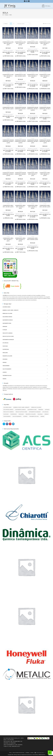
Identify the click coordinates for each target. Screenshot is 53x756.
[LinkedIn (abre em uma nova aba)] (28, 1)
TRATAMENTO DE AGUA (7, 375)
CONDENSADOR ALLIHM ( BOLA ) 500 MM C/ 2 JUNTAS (44, 76)
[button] (50, 752)
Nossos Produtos (16, 752)
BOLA (11, 14)
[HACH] (26, 567)
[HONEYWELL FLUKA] (26, 654)
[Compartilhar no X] (4, 424)
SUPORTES (5, 372)
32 (45, 23)
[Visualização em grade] (11, 24)
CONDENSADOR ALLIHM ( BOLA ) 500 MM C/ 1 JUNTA (32, 76)
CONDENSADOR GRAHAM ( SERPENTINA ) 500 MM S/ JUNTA (20, 174)
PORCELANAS (5, 352)
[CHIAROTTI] (26, 512)
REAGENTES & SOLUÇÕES (7, 355)
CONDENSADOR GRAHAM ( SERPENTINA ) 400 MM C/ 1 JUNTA (8, 141)
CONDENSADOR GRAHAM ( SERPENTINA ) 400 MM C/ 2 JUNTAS (20, 141)
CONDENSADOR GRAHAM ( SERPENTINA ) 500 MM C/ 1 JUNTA (45, 141)
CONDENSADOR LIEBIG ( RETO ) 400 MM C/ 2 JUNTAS (32, 207)
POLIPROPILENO (6, 349)
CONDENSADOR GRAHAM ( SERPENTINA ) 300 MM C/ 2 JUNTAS (32, 109)
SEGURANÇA (5, 359)
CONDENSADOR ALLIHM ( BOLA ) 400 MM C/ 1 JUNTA (44, 43)
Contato (31, 752)
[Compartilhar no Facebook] (7, 424)
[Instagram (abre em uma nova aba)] (27, 1)
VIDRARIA (8, 40)
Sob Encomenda (6, 365)
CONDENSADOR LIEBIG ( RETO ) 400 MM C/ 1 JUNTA (20, 207)
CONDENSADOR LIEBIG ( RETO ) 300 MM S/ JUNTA (8, 206)
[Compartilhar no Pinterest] (10, 424)
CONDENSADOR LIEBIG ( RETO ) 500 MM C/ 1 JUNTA (8, 240)
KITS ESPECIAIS (5, 342)
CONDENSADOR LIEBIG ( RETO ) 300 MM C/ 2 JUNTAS (45, 174)
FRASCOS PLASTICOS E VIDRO (8, 336)
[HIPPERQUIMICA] (26, 615)
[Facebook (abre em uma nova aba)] (25, 1)
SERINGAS (4, 362)
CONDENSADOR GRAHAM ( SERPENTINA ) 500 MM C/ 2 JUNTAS (8, 174)
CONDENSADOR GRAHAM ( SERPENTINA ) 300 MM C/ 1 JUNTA (20, 109)
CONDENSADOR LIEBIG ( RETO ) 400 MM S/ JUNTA (45, 206)
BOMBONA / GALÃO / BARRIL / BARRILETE (10, 310)
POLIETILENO (5, 346)
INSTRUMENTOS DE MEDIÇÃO (8, 339)
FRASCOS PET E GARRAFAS (7, 333)
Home (10, 752)
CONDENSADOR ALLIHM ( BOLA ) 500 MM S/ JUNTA (8, 108)
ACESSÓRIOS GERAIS (6, 306)
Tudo (49, 23)
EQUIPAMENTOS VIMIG (7, 323)
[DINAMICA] (26, 534)
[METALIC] (26, 674)
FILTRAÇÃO (5, 329)
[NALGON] (26, 704)
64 (47, 23)
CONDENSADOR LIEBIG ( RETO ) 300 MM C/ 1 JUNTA (32, 174)
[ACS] (26, 440)
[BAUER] (26, 474)
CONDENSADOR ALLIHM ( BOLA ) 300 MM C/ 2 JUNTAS (20, 43)
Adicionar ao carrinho (8, 50)
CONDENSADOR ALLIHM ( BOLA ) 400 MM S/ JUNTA (20, 75)
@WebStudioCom (42, 754)
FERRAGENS (5, 326)
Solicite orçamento (7, 369)
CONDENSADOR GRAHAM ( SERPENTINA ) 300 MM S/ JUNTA (45, 109)
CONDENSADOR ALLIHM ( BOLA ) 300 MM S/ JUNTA (32, 42)
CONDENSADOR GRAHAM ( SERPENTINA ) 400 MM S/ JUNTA (32, 141)
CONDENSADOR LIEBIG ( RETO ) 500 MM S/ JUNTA (32, 239)
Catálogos (27, 752)
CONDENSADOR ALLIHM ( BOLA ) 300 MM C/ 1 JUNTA (8, 43)
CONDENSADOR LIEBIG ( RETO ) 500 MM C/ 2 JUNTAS (20, 240)
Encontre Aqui (21, 752)
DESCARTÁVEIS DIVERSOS (7, 316)
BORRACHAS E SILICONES (7, 313)
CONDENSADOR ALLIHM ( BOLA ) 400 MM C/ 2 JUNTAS (8, 76)
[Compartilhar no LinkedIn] (13, 424)
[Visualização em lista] (14, 24)
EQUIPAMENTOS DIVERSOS (8, 320)
